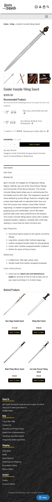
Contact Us (6, 425)
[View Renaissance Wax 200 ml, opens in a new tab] (47, 131)
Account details (8, 484)
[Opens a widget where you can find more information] (43, 498)
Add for (14, 112)
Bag (44, 7)
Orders (5, 480)
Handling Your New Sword (13, 436)
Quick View (14, 317)
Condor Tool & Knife (18, 153)
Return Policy (7, 469)
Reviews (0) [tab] (8, 177)
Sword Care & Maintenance (13, 432)
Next (49, 78)
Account (40, 7)
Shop (12, 24)
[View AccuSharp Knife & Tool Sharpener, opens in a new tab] (32, 123)
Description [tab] (8, 168)
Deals (4, 454)
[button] (48, 7)
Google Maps (7, 410)
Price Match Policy (9, 465)
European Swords (32, 153)
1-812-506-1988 (8, 421)
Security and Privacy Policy (13, 429)
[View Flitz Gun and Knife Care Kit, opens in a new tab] (24, 113)
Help (36, 7)
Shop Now (6, 451)
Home (6, 24)
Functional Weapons (16, 156)
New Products (8, 458)
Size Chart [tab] (8, 172)
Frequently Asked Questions (13, 440)
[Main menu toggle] (47, 16)
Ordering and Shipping (11, 462)
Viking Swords (28, 156)
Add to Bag (35, 144)
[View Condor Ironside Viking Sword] (9, 79)
